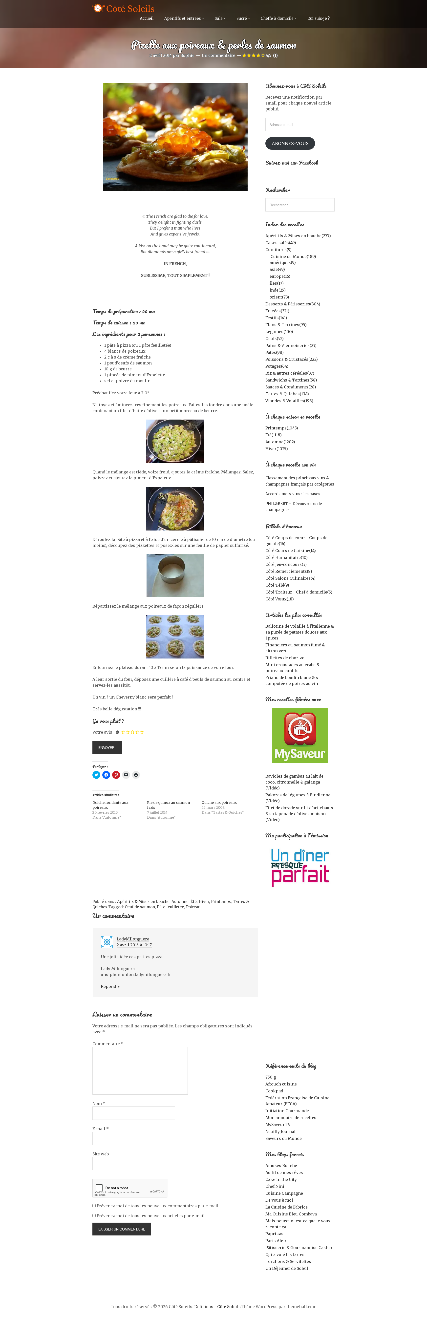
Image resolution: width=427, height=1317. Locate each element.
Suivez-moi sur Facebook (292, 162)
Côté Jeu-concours (286, 564)
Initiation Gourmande (287, 1110)
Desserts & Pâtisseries (292, 303)
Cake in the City (281, 1179)
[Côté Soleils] (123, 9)
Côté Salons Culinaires (290, 578)
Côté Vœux (279, 598)
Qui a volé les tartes (284, 1254)
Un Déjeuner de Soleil (286, 1268)
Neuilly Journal (280, 1131)
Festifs (276, 317)
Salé (219, 18)
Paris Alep (275, 1240)
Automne (180, 901)
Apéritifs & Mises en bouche (143, 901)
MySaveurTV (278, 1124)
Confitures (278, 249)
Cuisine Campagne (284, 1193)
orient (279, 297)
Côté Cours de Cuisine (290, 550)
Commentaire (107, 1043)
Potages (276, 366)
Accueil (146, 18)
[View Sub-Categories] (267, 256)
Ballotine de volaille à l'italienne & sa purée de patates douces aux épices (299, 632)
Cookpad (274, 1090)
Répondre (110, 986)
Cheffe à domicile (277, 18)
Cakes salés (280, 242)
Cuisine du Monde (293, 256)
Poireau (193, 907)
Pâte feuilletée (170, 907)
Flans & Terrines (286, 324)
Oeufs (274, 338)
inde (278, 290)
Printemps (221, 901)
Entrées (277, 310)
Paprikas (274, 1233)
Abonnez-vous (290, 143)
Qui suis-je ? (318, 18)
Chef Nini (274, 1186)
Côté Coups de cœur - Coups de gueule (296, 540)
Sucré (241, 18)
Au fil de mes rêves (284, 1172)
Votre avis (102, 732)
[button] (175, 137)
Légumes (279, 331)
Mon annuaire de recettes (290, 1117)
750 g (270, 1077)
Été (194, 901)
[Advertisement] (175, 861)
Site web (100, 1153)
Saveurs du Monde (283, 1138)
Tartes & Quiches (287, 393)
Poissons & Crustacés (291, 359)
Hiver (204, 901)
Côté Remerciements (288, 571)
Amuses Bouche (281, 1165)
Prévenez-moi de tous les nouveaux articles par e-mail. (151, 1215)
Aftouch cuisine (281, 1084)
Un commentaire (218, 55)
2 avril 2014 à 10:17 (134, 944)
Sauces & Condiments (290, 386)
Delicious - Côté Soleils (217, 1306)
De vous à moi (279, 1200)
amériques (283, 262)
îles (277, 283)
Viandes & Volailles (289, 400)
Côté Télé (277, 585)
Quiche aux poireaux (219, 802)
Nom (98, 1103)
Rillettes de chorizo (284, 657)
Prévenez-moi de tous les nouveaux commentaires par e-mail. (158, 1205)
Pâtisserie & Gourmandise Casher (299, 1247)
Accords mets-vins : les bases (292, 493)
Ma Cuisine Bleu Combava (291, 1213)
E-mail (100, 1128)
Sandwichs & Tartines (291, 380)
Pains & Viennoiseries (291, 345)
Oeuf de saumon (140, 907)
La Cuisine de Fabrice (286, 1207)
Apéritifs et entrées (182, 18)
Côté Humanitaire (286, 557)
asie (277, 269)
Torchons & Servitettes (288, 1261)
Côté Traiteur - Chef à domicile (298, 592)
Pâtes (274, 352)
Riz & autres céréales (289, 373)
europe (280, 276)
